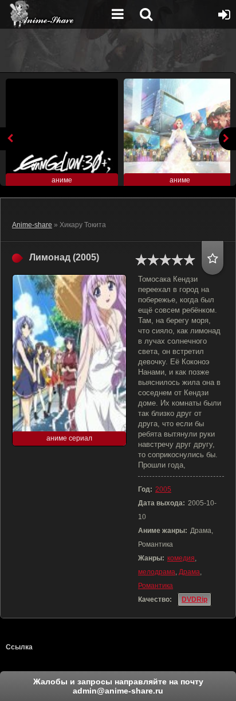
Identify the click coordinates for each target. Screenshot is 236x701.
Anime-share (32, 225)
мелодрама (156, 572)
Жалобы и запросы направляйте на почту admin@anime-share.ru (118, 686)
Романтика (155, 586)
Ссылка (19, 647)
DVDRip (194, 599)
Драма (189, 572)
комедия (181, 558)
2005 (163, 489)
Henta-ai (54, 14)
